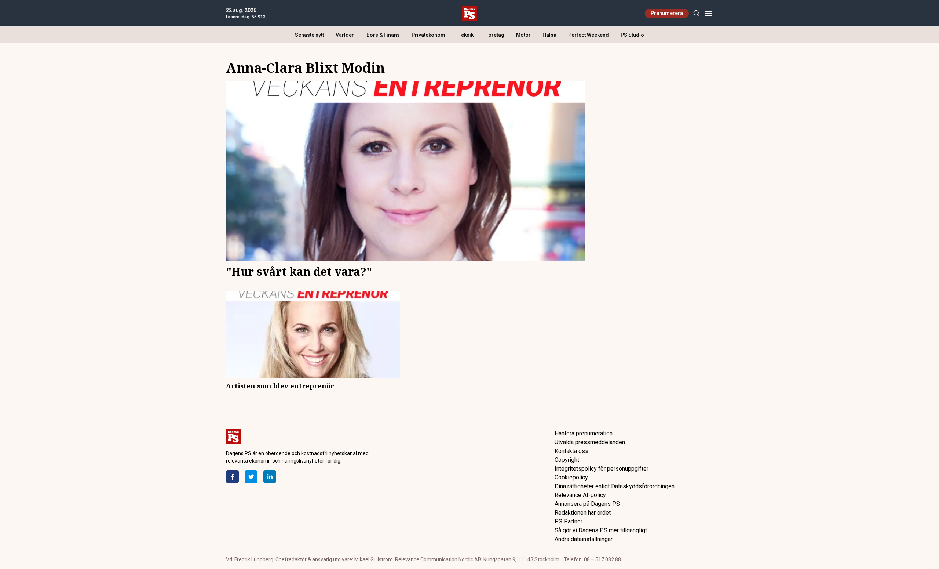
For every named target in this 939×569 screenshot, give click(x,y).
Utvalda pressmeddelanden (590, 442)
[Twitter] (251, 476)
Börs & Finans (383, 35)
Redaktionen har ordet (583, 512)
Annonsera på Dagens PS (587, 503)
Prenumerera (667, 13)
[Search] (696, 13)
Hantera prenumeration (584, 433)
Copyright (567, 459)
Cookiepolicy (571, 477)
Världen (345, 35)
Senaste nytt (309, 35)
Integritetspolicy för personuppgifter (601, 468)
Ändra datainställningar (584, 539)
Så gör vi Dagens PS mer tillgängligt (601, 530)
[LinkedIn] (269, 476)
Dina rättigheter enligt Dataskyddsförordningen (615, 486)
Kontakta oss (571, 450)
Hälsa (549, 35)
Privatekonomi (429, 35)
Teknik (466, 35)
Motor (523, 35)
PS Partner (568, 521)
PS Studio (632, 35)
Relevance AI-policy (580, 495)
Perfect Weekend (588, 35)
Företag (494, 35)
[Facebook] (232, 476)
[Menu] (708, 13)
